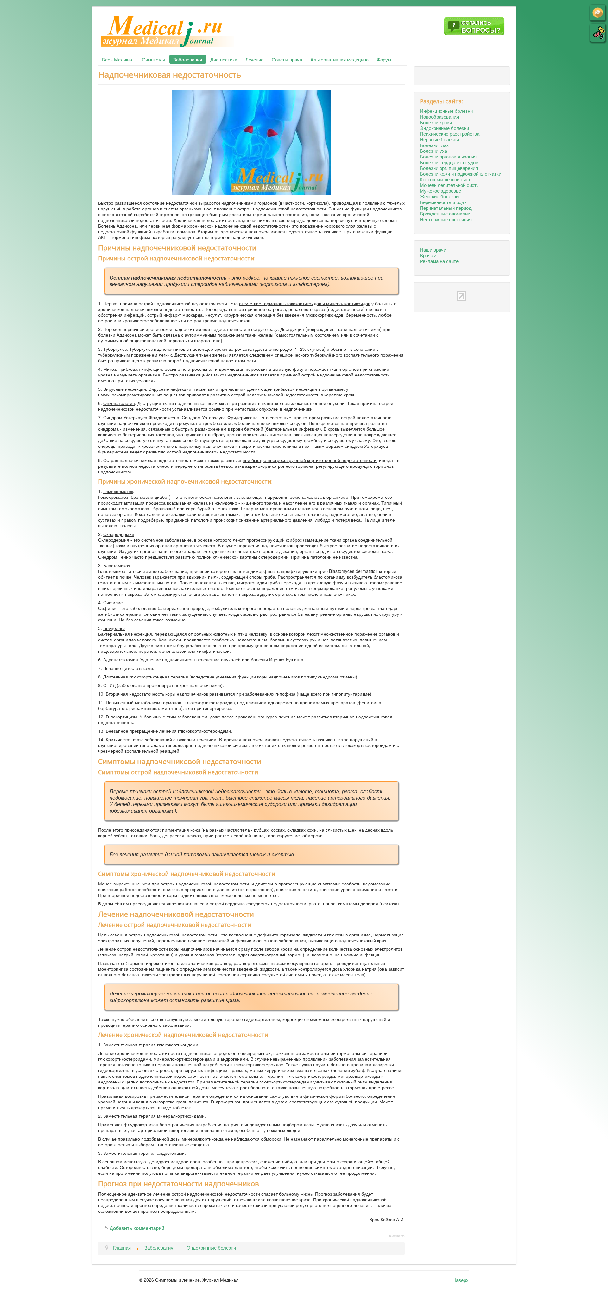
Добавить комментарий (137, 1228)
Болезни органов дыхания (448, 156)
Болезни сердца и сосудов (449, 162)
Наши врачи (433, 249)
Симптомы (153, 59)
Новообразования (439, 116)
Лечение (254, 59)
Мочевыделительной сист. (449, 185)
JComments (397, 1235)
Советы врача (287, 59)
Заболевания (187, 59)
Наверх (461, 1279)
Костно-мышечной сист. (446, 179)
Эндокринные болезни (444, 128)
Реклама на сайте (439, 261)
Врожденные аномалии (445, 213)
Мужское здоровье (440, 190)
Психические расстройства (449, 133)
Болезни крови (436, 122)
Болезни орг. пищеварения (449, 167)
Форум (384, 59)
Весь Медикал (118, 59)
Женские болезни (439, 196)
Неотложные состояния (446, 219)
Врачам (428, 255)
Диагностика (223, 59)
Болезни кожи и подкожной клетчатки (460, 173)
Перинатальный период (446, 207)
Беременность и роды (444, 202)
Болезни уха (433, 150)
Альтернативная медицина (339, 59)
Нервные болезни (439, 139)
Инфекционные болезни (446, 110)
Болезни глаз (434, 145)
